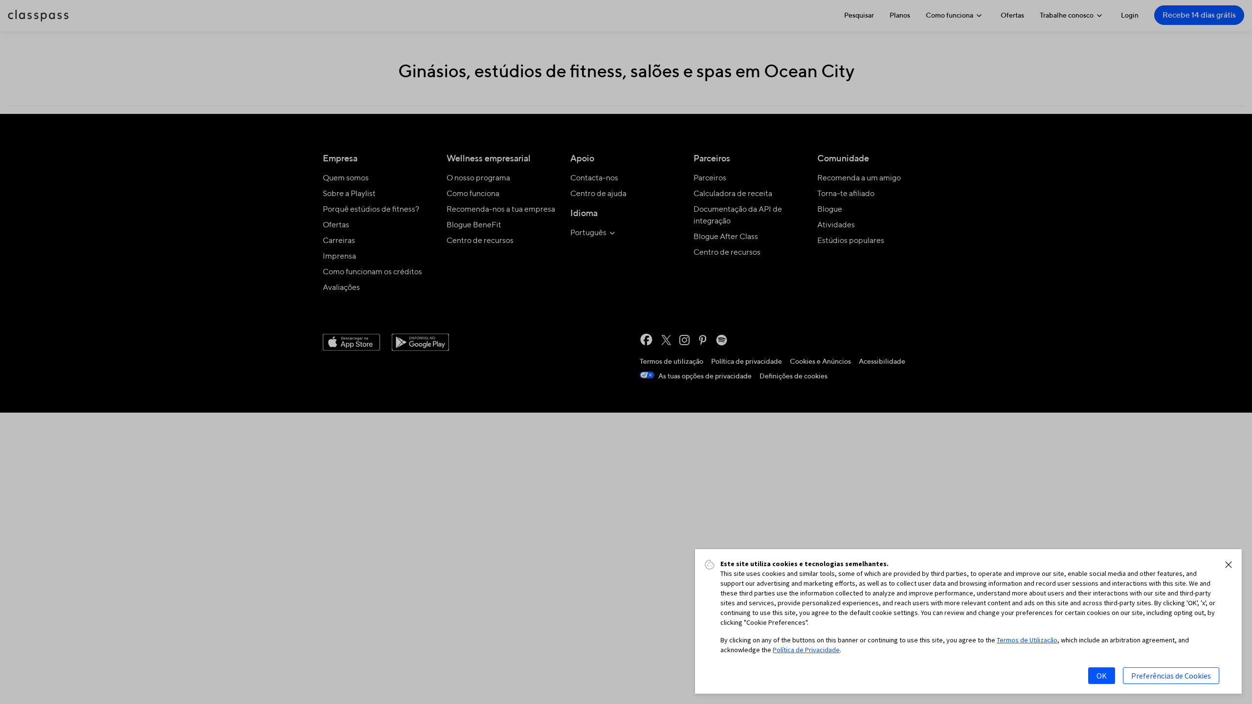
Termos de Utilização (1027, 640)
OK (1101, 676)
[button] (1228, 564)
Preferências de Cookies (1171, 676)
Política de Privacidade (806, 649)
